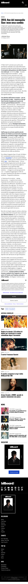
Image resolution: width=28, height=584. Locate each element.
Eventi (2, 526)
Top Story (12, 409)
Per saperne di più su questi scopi (16, 292)
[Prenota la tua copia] (14, 457)
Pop (2, 551)
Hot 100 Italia (4, 538)
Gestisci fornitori (6, 292)
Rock (2, 558)
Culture (3, 528)
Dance (2, 554)
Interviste (3, 525)
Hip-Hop (3, 552)
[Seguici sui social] (2, 488)
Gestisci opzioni (14, 300)
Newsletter (3, 564)
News (3, 17)
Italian (2, 549)
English (3, 532)
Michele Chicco (6, 36)
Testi (2, 530)
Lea (6, 161)
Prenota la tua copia (14, 472)
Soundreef (9, 158)
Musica (3, 523)
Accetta (14, 296)
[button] (26, 280)
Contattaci (3, 566)
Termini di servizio (5, 570)
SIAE (7, 309)
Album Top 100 (5, 540)
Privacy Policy (4, 568)
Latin (2, 556)
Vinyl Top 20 (4, 542)
